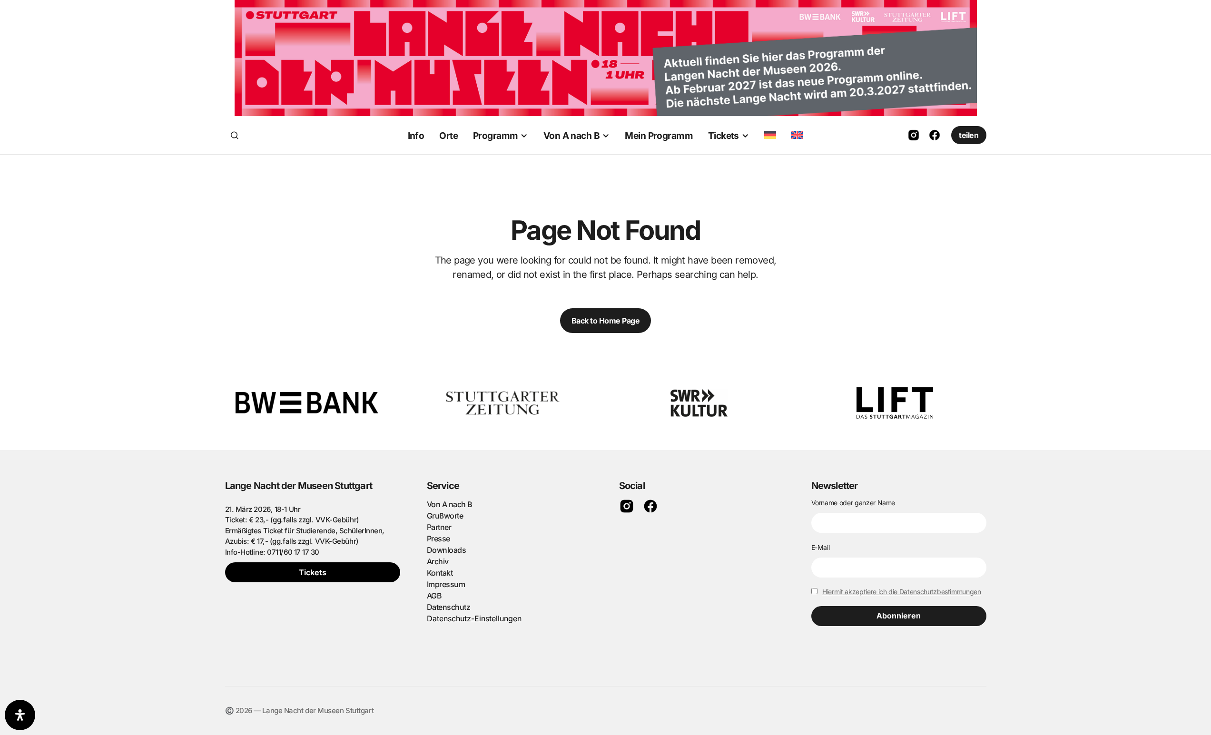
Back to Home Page (605, 320)
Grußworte (445, 515)
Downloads (446, 550)
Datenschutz (449, 607)
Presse (438, 538)
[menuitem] (770, 135)
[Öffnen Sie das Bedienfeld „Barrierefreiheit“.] (20, 715)
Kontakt (440, 573)
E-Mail (820, 547)
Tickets (312, 572)
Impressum (446, 584)
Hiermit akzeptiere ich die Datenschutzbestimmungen (901, 592)
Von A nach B (450, 504)
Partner (439, 527)
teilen (968, 135)
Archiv (438, 561)
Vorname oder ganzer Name (853, 503)
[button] (234, 135)
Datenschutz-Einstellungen (474, 618)
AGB (434, 595)
